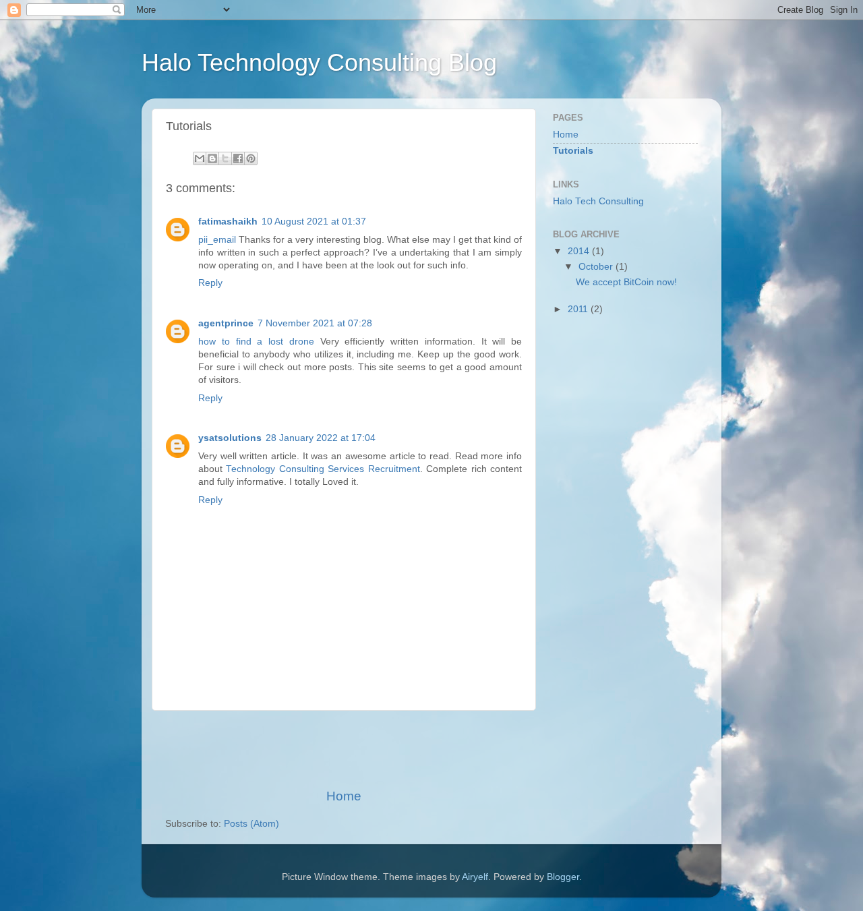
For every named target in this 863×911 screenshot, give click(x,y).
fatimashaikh (228, 221)
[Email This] (199, 158)
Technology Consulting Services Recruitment (322, 469)
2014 (580, 251)
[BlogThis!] (212, 158)
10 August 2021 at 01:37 (314, 221)
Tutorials (573, 151)
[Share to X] (225, 158)
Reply (210, 283)
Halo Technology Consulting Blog (319, 62)
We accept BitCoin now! (626, 282)
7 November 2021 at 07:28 (315, 323)
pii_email (217, 240)
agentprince (226, 323)
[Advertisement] (344, 749)
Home (343, 796)
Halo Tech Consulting (598, 201)
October (597, 267)
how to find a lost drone (256, 341)
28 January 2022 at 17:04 (321, 438)
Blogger (563, 877)
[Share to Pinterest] (251, 158)
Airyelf (475, 877)
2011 (579, 309)
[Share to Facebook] (238, 158)
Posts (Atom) (251, 824)
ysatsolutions (230, 438)
